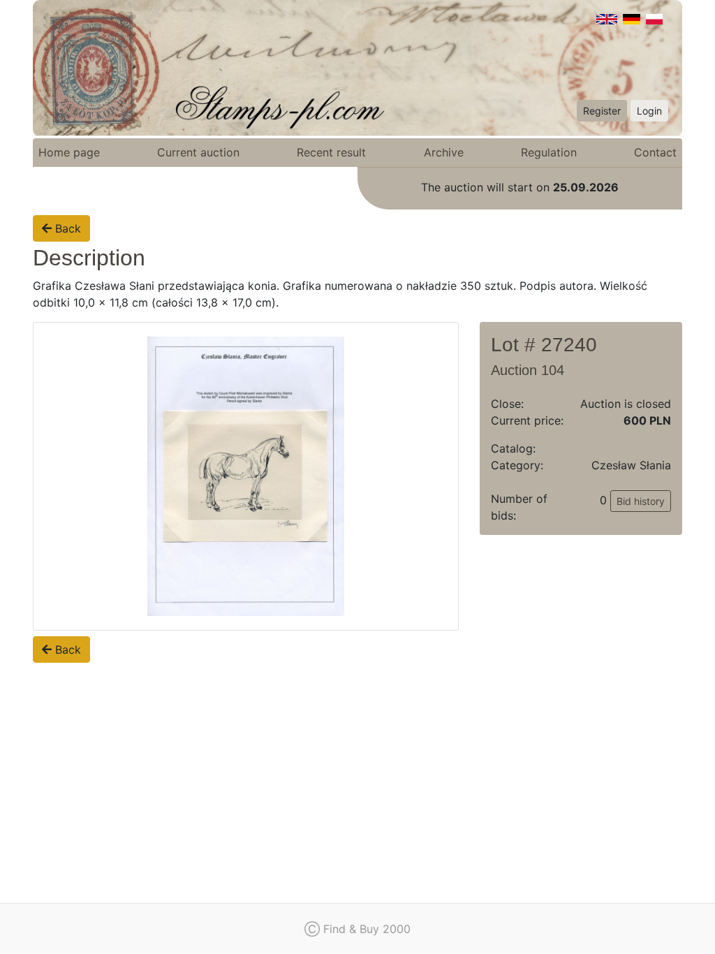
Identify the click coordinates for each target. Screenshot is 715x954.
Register (602, 111)
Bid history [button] (641, 501)
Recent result (331, 152)
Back (66, 228)
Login (649, 111)
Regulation (549, 152)
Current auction (198, 152)
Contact (655, 152)
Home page (69, 152)
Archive (444, 152)
